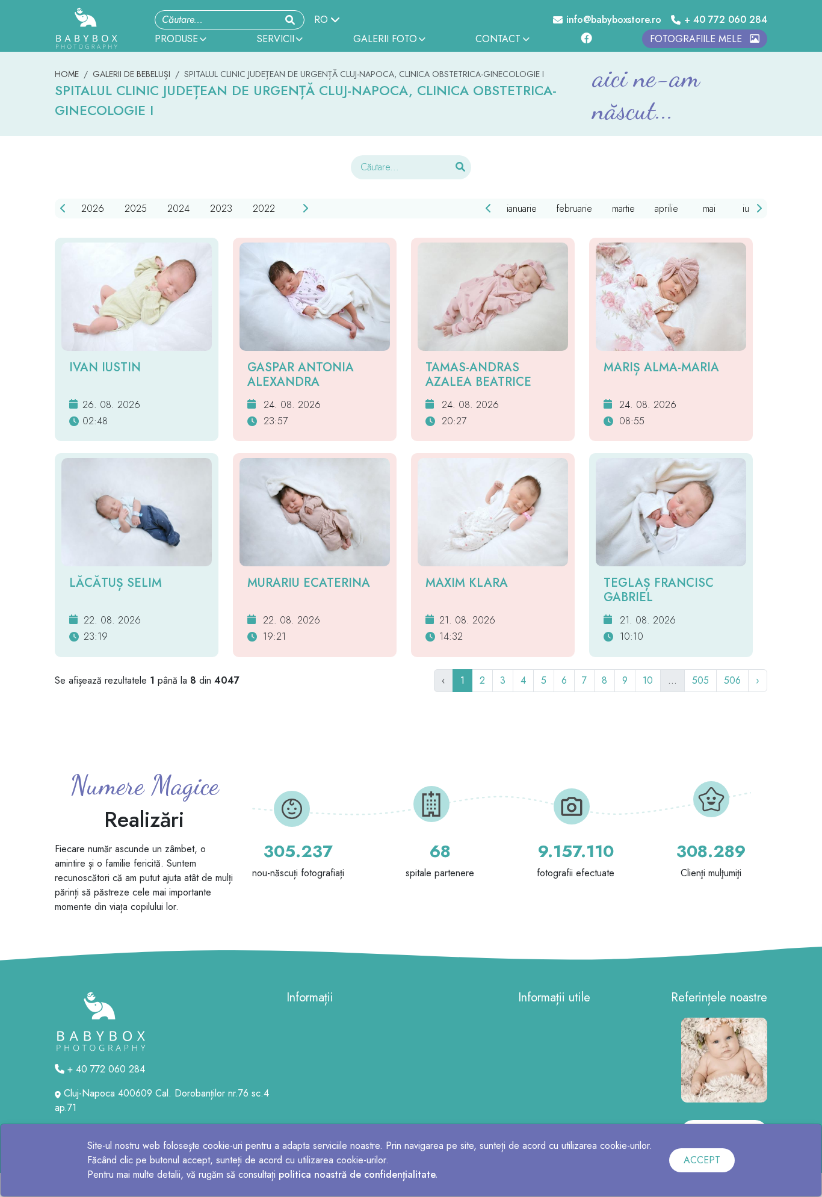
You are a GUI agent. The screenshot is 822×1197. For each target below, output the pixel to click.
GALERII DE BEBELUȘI (131, 74)
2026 (92, 208)
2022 (264, 208)
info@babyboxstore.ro (613, 19)
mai (709, 208)
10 (648, 680)
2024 (178, 208)
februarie (574, 208)
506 (732, 680)
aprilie (666, 208)
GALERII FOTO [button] (385, 39)
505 (700, 680)
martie (623, 208)
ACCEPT (702, 1160)
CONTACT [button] (498, 39)
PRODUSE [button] (176, 39)
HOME (67, 74)
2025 (136, 208)
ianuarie (522, 208)
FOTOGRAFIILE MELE (697, 39)
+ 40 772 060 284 (725, 19)
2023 (221, 208)
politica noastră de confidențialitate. (358, 1174)
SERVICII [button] (275, 39)
